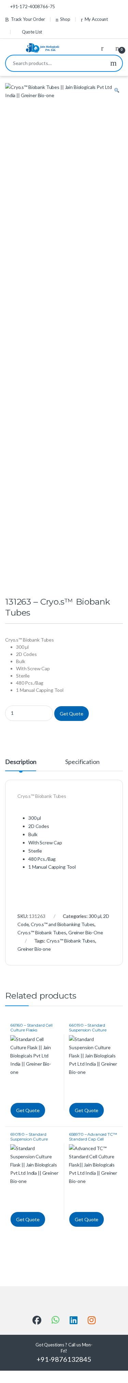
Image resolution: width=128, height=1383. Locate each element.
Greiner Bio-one (34, 949)
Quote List (32, 32)
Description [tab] (20, 762)
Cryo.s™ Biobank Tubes (41, 932)
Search (113, 63)
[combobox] (55, 63)
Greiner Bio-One (85, 932)
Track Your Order (28, 19)
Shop (65, 19)
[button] (116, 91)
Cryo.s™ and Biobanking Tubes (63, 924)
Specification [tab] (82, 762)
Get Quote (71, 713)
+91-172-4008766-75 (32, 6)
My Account (96, 19)
